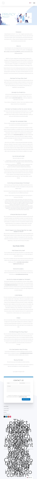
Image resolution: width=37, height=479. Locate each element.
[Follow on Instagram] (10, 416)
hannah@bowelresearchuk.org (22, 274)
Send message (26, 399)
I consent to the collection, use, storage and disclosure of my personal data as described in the (18, 396)
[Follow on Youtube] (8, 416)
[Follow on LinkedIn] (6, 416)
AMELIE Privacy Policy (23, 396)
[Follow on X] (4, 416)
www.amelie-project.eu (18, 134)
